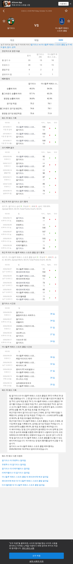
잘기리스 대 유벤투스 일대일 (14, 460)
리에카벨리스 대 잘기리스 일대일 (16, 472)
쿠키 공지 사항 (28, 548)
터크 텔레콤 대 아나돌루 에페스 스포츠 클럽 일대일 (23, 485)
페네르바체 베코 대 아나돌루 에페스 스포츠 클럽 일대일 (25, 481)
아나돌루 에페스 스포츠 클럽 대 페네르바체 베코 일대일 (25, 476)
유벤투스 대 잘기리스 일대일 (14, 464)
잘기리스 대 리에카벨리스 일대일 (16, 468)
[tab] (12, 40)
